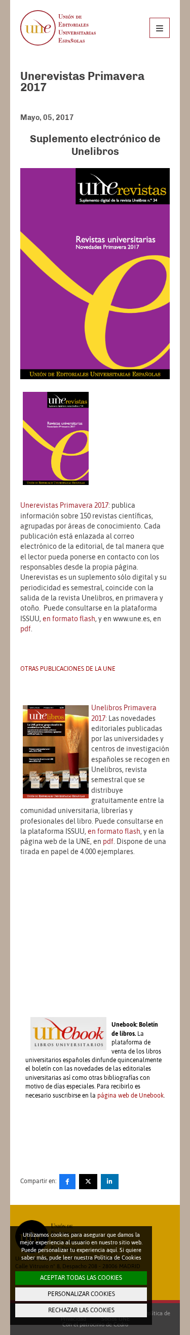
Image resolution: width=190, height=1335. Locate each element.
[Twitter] (88, 1182)
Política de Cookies (117, 1258)
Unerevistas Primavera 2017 (64, 505)
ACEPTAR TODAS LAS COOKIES (81, 1277)
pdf (25, 629)
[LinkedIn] (109, 1182)
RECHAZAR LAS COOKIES (81, 1310)
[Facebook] (67, 1182)
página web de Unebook (130, 1095)
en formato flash (69, 619)
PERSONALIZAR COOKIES (81, 1294)
